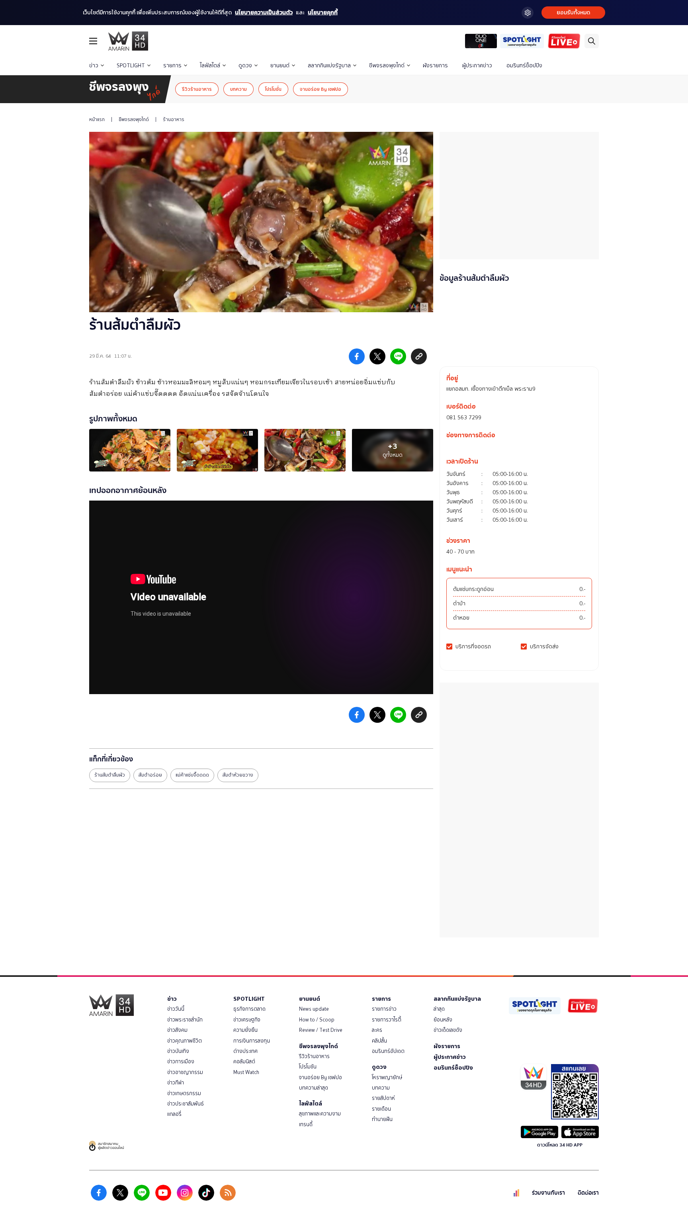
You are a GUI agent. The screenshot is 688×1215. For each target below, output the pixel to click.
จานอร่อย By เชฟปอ (320, 89)
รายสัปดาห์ (383, 1098)
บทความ (238, 89)
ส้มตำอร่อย (150, 775)
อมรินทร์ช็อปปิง (524, 65)
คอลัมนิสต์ (244, 1061)
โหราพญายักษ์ (387, 1077)
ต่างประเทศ (245, 1051)
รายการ (172, 65)
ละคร (377, 1030)
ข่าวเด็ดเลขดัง (448, 1030)
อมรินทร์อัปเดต (388, 1051)
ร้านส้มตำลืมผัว (109, 775)
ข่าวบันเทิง (178, 1051)
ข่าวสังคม (177, 1030)
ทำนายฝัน (382, 1119)
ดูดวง (245, 65)
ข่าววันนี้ (175, 1009)
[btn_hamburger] (93, 41)
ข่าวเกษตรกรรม (184, 1093)
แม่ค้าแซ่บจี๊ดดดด (192, 775)
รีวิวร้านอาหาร (197, 89)
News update (314, 1009)
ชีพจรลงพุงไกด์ (387, 65)
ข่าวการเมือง (180, 1061)
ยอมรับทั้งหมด (573, 12)
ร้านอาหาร (173, 119)
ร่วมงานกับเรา (548, 1192)
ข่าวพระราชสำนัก (185, 1019)
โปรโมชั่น (273, 89)
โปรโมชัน (308, 1066)
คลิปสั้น (379, 1041)
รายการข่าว (384, 1009)
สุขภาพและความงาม (320, 1113)
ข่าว (93, 65)
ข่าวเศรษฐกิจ (246, 1019)
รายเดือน (381, 1109)
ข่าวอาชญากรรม (185, 1072)
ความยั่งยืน (245, 1030)
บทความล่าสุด (313, 1088)
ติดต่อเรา (588, 1192)
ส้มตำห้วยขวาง (238, 775)
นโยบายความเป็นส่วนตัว (264, 12)
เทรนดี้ (306, 1124)
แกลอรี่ (174, 1114)
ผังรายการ (435, 65)
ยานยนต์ (279, 65)
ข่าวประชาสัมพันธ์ (185, 1103)
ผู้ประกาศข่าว (477, 65)
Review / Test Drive (320, 1030)
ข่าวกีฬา (175, 1082)
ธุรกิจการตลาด (249, 1009)
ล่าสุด (439, 1009)
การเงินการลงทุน (251, 1041)
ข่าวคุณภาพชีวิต (184, 1041)
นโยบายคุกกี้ (323, 12)
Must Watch (246, 1072)
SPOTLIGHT (131, 65)
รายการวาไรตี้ (386, 1019)
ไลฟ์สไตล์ (210, 65)
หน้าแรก (97, 119)
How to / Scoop (316, 1019)
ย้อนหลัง (443, 1019)
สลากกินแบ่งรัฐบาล (329, 65)
